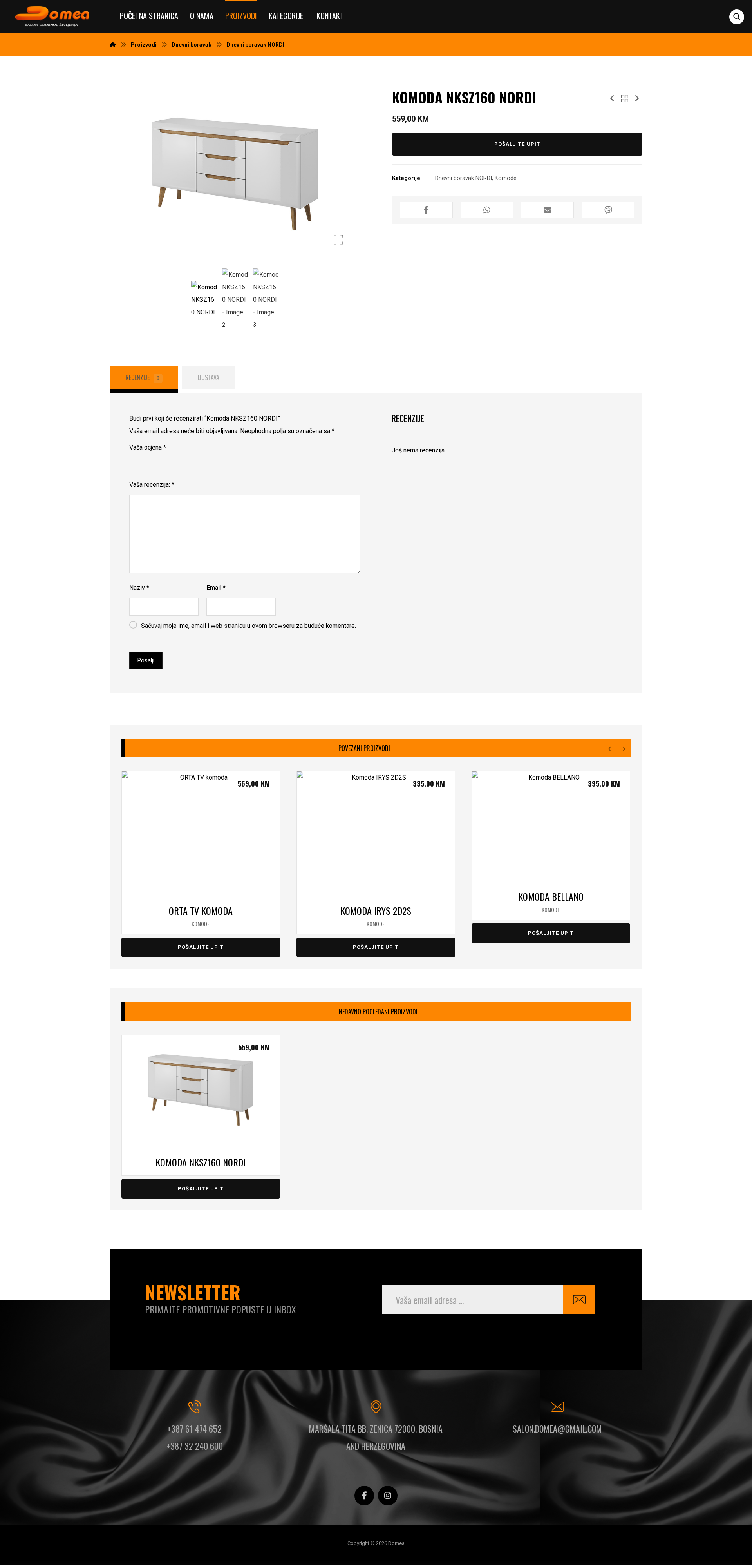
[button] (736, 16)
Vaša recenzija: (151, 484)
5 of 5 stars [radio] (178, 462)
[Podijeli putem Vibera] (608, 210)
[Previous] (610, 749)
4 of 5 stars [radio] (167, 462)
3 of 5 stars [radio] (156, 462)
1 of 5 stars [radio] (134, 462)
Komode (506, 178)
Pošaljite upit (517, 144)
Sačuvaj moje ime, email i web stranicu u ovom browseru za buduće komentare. (248, 625)
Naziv (139, 587)
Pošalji (145, 660)
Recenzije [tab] (142, 377)
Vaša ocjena (147, 447)
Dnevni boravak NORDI (463, 178)
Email (216, 587)
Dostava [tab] (208, 377)
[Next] (623, 749)
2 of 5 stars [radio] (145, 462)
